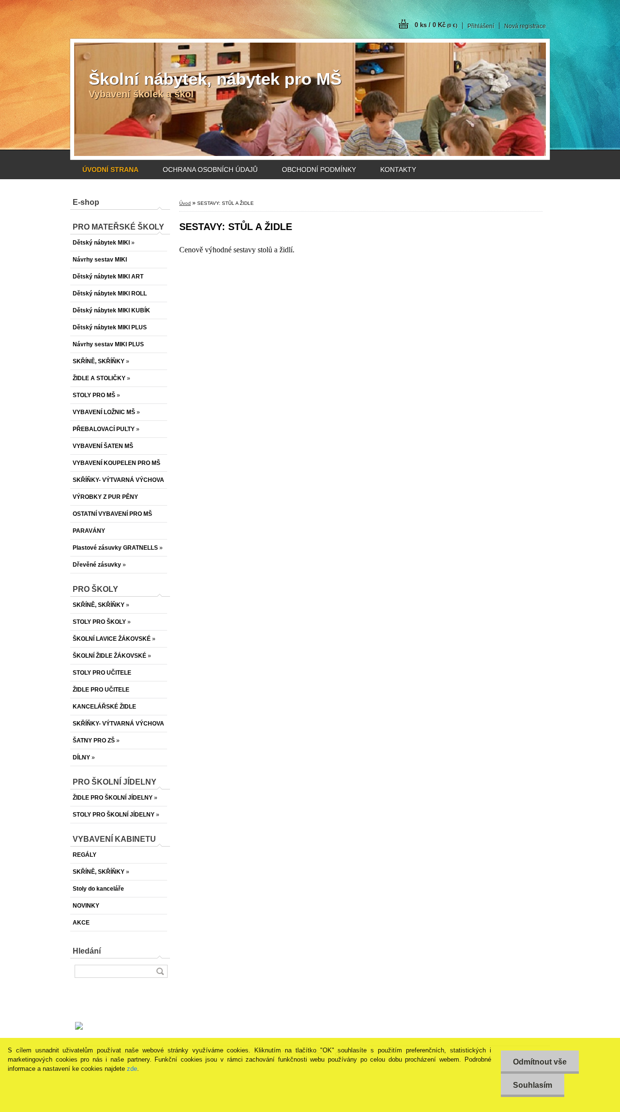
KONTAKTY (398, 169)
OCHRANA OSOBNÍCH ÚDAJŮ (210, 169)
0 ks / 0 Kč (436, 25)
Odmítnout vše (540, 1062)
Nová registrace (525, 26)
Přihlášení (480, 26)
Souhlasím (532, 1085)
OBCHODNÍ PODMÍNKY (319, 169)
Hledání (87, 951)
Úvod (185, 203)
